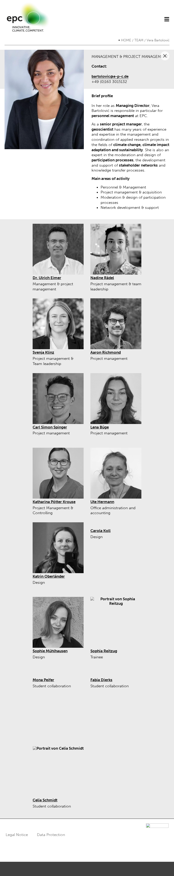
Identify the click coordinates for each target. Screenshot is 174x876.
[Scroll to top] (163, 865)
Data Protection (51, 834)
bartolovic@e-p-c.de (110, 76)
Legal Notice (17, 834)
